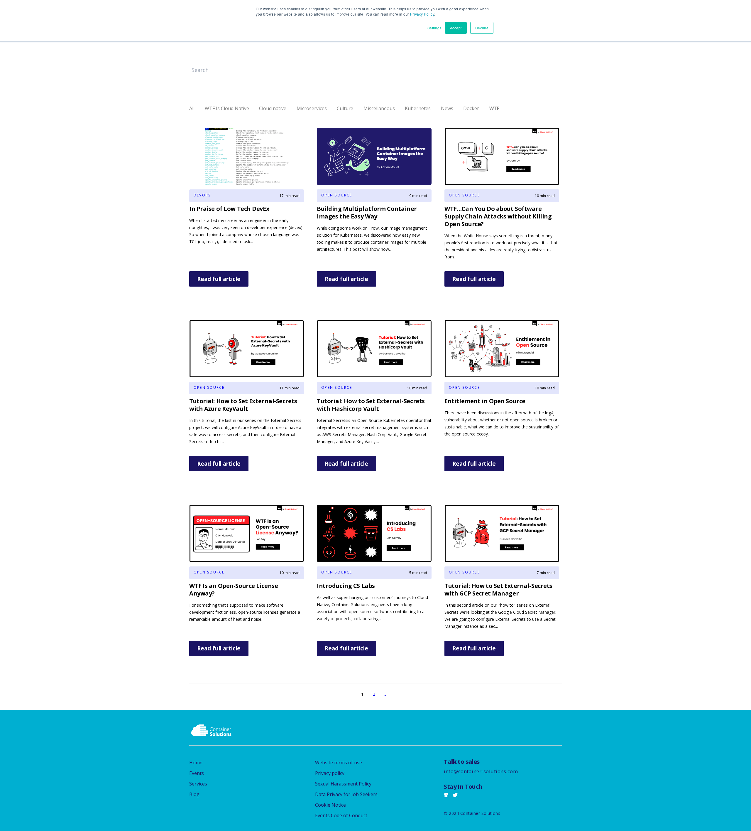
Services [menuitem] (198, 783)
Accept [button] (456, 27)
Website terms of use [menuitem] (338, 762)
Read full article (219, 279)
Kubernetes (418, 108)
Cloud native (272, 108)
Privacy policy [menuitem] (329, 773)
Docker (471, 108)
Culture (345, 108)
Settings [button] (434, 27)
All (191, 108)
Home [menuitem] (195, 762)
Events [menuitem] (196, 773)
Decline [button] (482, 27)
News (447, 108)
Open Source (336, 195)
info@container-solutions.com (481, 771)
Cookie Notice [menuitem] (330, 805)
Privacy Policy (422, 13)
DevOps (202, 195)
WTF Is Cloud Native (227, 108)
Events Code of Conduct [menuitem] (341, 815)
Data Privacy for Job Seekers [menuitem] (346, 794)
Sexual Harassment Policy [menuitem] (343, 783)
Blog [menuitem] (194, 794)
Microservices (312, 108)
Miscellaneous (379, 108)
